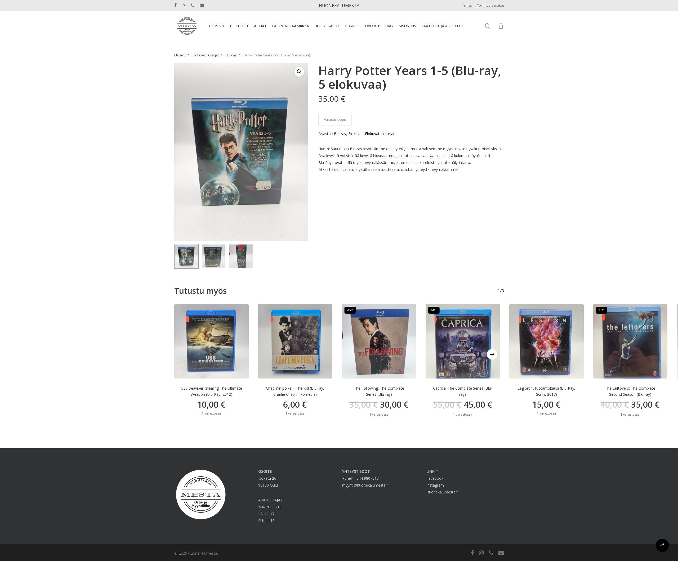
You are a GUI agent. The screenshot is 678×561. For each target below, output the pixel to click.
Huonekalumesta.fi (442, 492)
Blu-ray (231, 55)
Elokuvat (355, 133)
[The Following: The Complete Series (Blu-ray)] (379, 341)
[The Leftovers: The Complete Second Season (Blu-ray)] (630, 341)
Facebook (434, 478)
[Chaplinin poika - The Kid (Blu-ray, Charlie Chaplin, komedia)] (295, 341)
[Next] (492, 354)
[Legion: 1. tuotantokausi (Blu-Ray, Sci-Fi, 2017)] (546, 341)
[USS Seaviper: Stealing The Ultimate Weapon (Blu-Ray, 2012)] (211, 341)
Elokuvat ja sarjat (206, 55)
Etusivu (180, 55)
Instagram (435, 485)
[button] (299, 72)
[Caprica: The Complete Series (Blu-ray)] (462, 341)
